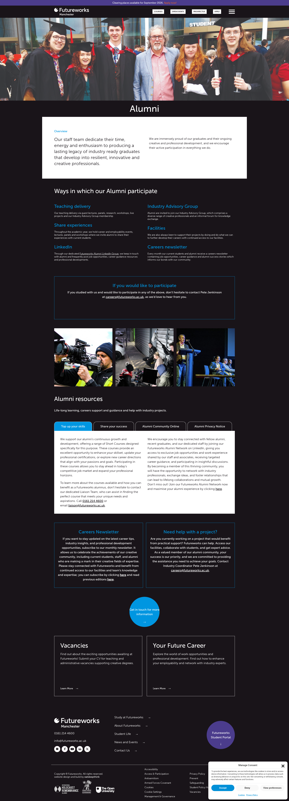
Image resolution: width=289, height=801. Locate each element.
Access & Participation (156, 774)
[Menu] (232, 12)
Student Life (122, 733)
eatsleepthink (91, 777)
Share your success (113, 426)
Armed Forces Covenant (157, 783)
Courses (158, 12)
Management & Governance (159, 796)
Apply (217, 12)
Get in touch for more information (144, 612)
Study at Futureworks (128, 717)
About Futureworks (127, 725)
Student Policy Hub (200, 787)
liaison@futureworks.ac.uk (86, 505)
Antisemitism (151, 778)
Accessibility (151, 769)
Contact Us (122, 750)
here (219, 488)
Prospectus (199, 12)
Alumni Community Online (160, 426)
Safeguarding (197, 783)
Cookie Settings (153, 792)
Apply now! (170, 3)
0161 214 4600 (64, 733)
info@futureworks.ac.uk (70, 740)
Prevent (194, 778)
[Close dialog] (282, 765)
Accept (223, 788)
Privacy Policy (197, 774)
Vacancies (195, 792)
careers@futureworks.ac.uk (125, 296)
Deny (247, 788)
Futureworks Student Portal (221, 735)
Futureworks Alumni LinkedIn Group (99, 253)
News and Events (126, 742)
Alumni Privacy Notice (209, 426)
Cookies (149, 787)
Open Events (178, 12)
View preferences (272, 788)
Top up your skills (73, 426)
